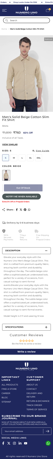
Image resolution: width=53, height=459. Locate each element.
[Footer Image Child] (26, 363)
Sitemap (6, 401)
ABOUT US (32, 384)
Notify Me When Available (21, 196)
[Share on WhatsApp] (29, 209)
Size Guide (42, 150)
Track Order (34, 405)
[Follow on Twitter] (8, 443)
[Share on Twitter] (21, 209)
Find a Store (9, 389)
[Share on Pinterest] (25, 209)
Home (4, 29)
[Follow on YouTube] (25, 443)
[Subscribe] (47, 431)
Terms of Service (36, 409)
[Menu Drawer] (7, 10)
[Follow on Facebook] (3, 443)
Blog (5, 397)
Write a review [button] (26, 351)
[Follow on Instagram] (14, 443)
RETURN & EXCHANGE (37, 401)
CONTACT (31, 389)
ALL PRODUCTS (10, 384)
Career (6, 393)
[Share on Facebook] (16, 209)
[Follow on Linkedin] (20, 443)
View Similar (10, 144)
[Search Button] (6, 20)
